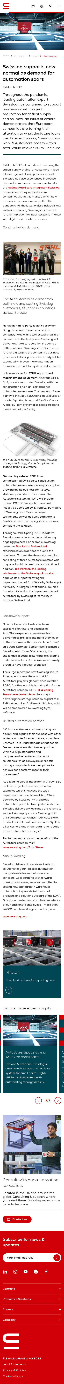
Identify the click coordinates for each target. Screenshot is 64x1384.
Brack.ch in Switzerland (31, 546)
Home (6, 55)
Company (19, 56)
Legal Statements (14, 1364)
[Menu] (59, 6)
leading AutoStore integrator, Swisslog (33, 187)
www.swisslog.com (15, 916)
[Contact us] (33, 6)
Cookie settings (13, 1376)
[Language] (42, 6)
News (35, 56)
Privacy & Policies (14, 1370)
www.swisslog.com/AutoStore (23, 847)
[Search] (50, 6)
